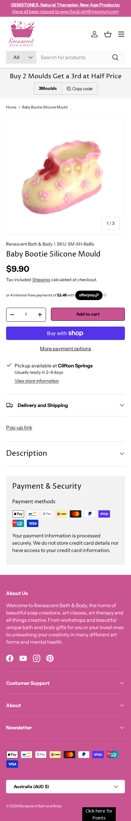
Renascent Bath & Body (29, 244)
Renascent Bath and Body (40, 806)
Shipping (41, 279)
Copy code (82, 88)
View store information (37, 381)
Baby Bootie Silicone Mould (44, 107)
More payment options (65, 348)
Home (11, 107)
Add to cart (88, 314)
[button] (108, 34)
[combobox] (65, 57)
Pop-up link (19, 427)
